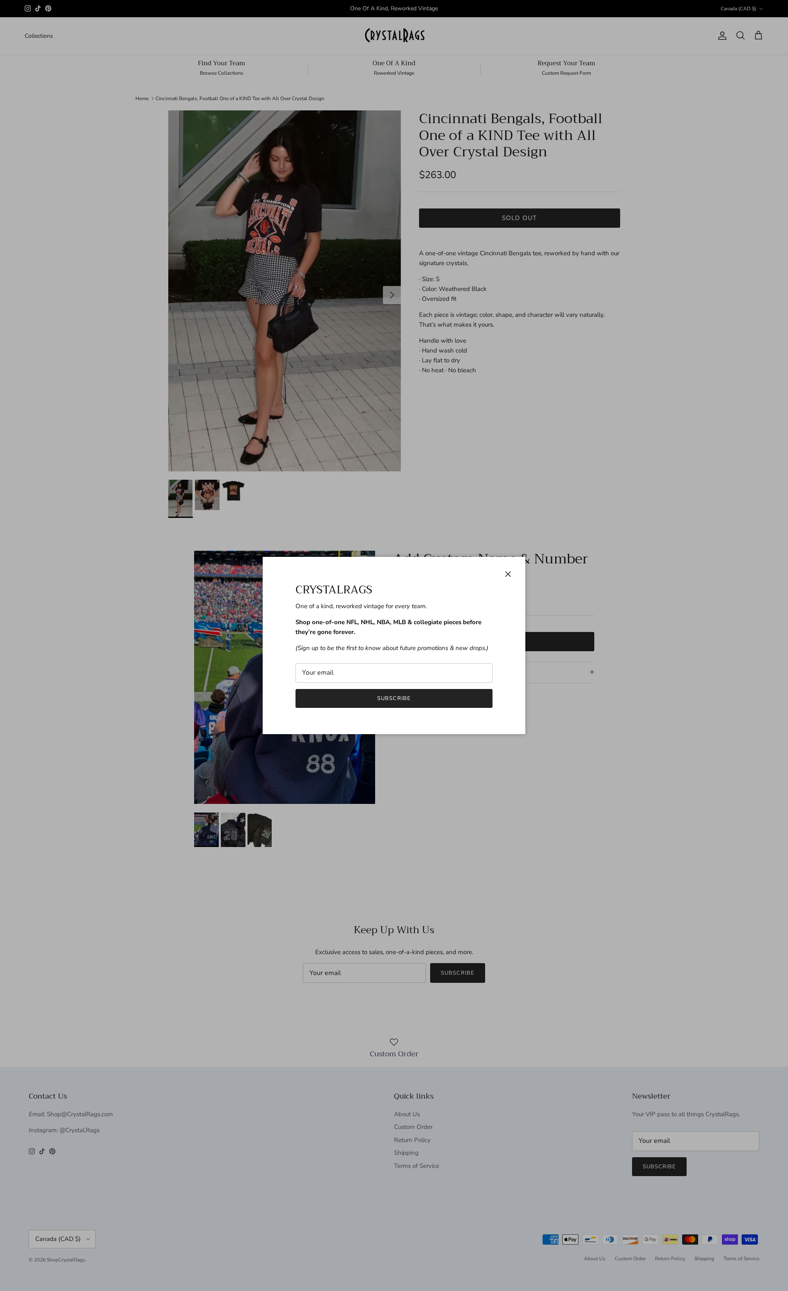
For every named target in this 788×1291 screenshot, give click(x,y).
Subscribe (393, 698)
